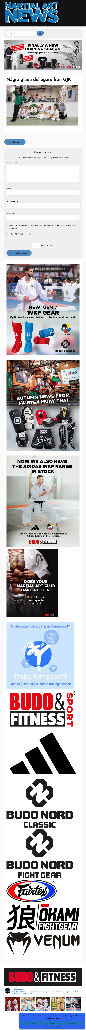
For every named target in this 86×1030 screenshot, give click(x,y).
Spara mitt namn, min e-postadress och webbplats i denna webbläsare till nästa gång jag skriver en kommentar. (42, 226)
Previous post (14, 142)
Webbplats (10, 213)
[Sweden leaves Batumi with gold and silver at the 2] (73, 1004)
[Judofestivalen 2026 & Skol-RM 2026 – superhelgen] (28, 1004)
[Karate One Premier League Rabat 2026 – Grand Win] (12, 1004)
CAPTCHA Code (46, 245)
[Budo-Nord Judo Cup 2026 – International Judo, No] (58, 1004)
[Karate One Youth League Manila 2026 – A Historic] (43, 1004)
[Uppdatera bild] (30, 234)
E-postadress (13, 201)
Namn (9, 189)
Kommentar (11, 163)
